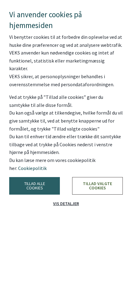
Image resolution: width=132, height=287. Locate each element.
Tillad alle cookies (34, 186)
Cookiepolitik (32, 168)
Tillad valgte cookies (97, 186)
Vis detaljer (66, 203)
